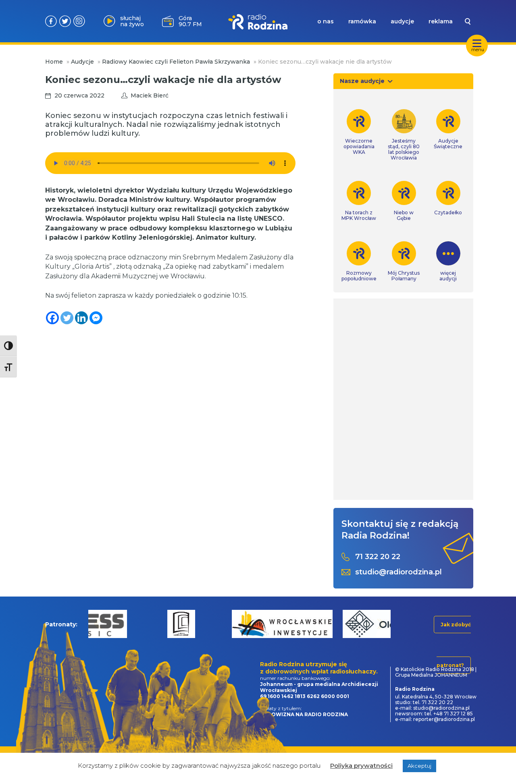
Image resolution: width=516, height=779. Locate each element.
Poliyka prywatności (361, 765)
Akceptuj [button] (419, 765)
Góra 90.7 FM (190, 21)
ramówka (362, 21)
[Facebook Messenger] (95, 317)
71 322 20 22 (377, 557)
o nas (325, 21)
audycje (402, 21)
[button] (98, 624)
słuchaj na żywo (132, 21)
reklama (441, 21)
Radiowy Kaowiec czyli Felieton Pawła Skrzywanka (176, 61)
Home (54, 61)
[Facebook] (52, 317)
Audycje (82, 61)
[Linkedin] (81, 317)
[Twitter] (66, 317)
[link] (359, 132)
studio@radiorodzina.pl (398, 572)
